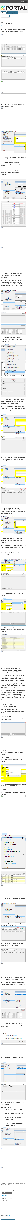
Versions (10, 26)
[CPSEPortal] (14, 8)
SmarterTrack (18, 1213)
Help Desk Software (5, 1213)
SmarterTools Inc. (11, 1215)
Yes (4, 1192)
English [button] (23, 1)
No (9, 1192)
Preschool (3, 26)
